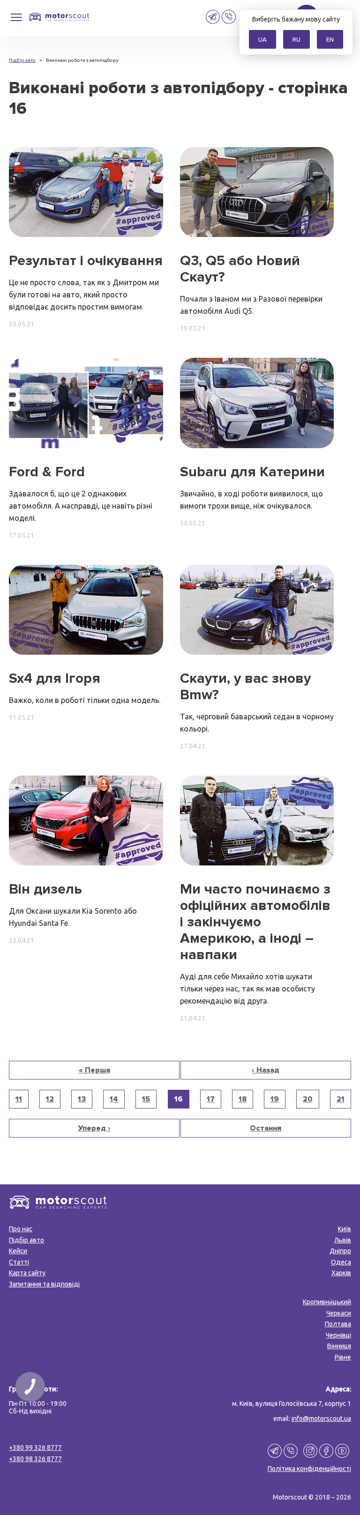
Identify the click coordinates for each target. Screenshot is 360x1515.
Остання (265, 1128)
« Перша (94, 1070)
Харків (341, 1273)
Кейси (18, 1251)
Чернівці (338, 1335)
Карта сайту (27, 1273)
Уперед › (94, 1128)
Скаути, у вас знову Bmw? (245, 686)
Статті (19, 1262)
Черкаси (338, 1313)
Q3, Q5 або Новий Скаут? (240, 269)
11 (18, 1099)
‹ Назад (265, 1070)
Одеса (341, 1262)
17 (211, 1099)
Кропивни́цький (327, 1302)
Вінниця (339, 1346)
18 (243, 1099)
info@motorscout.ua (321, 1418)
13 (82, 1099)
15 (146, 1099)
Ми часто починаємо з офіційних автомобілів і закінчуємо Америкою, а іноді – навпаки (255, 921)
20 (308, 1099)
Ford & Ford (47, 471)
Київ (344, 1229)
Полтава (338, 1324)
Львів (342, 1240)
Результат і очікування (86, 260)
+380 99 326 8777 (35, 1447)
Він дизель (45, 889)
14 (114, 1099)
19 (274, 1099)
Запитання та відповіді (44, 1284)
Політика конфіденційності (309, 1468)
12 (50, 1099)
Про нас (20, 1229)
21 (341, 1099)
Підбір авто (26, 1240)
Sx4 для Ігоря (54, 678)
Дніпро (340, 1251)
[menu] (16, 21)
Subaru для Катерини (252, 471)
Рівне (343, 1357)
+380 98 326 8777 (35, 1459)
